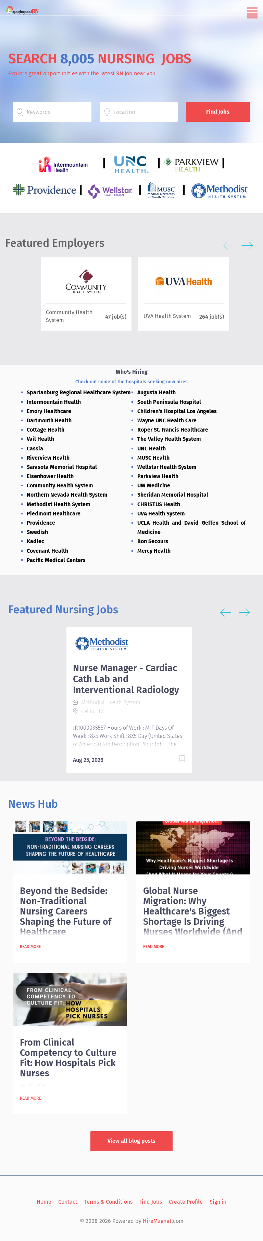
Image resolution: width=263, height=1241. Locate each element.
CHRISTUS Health (158, 504)
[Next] (247, 246)
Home (44, 1202)
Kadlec (35, 541)
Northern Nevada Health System (67, 494)
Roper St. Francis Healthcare (172, 429)
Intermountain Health (54, 402)
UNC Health (151, 448)
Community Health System (60, 485)
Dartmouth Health (49, 420)
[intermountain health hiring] (64, 163)
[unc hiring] (132, 163)
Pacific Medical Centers (56, 560)
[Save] (175, 759)
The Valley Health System (169, 439)
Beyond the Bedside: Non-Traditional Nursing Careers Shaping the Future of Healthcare (65, 911)
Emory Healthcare (49, 411)
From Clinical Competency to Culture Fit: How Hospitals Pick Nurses (68, 1057)
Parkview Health (157, 476)
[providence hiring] (46, 190)
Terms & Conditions (108, 1202)
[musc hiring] (163, 190)
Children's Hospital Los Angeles (177, 411)
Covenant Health (47, 551)
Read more (30, 946)
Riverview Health (48, 458)
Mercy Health (154, 551)
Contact (67, 1202)
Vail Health (40, 439)
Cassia (35, 448)
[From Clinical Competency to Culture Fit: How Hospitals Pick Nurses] (69, 999)
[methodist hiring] (219, 190)
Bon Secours (152, 541)
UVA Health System (161, 513)
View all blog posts (131, 1141)
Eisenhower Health (50, 476)
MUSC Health (153, 458)
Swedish (37, 532)
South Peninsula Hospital (169, 402)
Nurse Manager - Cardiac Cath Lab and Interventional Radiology (126, 679)
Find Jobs (217, 111)
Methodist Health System (58, 504)
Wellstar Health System (167, 467)
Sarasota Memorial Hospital (62, 467)
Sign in (218, 1202)
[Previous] (228, 246)
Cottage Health (45, 429)
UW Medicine (153, 485)
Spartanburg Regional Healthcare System (79, 392)
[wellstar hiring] (112, 190)
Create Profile (186, 1202)
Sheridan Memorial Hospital (172, 494)
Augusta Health (156, 392)
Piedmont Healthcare (53, 513)
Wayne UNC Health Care (167, 420)
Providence (41, 523)
